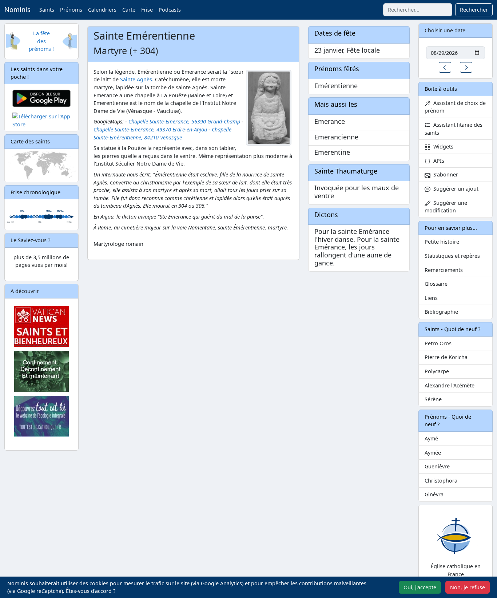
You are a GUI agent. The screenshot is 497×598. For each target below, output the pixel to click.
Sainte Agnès (136, 79)
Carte (128, 9)
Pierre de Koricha (446, 357)
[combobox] (417, 9)
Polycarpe (437, 371)
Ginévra (434, 494)
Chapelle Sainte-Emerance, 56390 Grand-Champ (184, 121)
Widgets (441, 146)
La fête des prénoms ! (41, 41)
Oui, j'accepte (419, 587)
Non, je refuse (467, 587)
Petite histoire (442, 241)
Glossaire (436, 283)
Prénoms (71, 9)
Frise (147, 9)
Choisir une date (445, 30)
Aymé (431, 438)
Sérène (433, 399)
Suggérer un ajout (454, 188)
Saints (46, 9)
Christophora (441, 480)
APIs (437, 160)
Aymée (433, 452)
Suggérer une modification (446, 206)
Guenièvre (437, 466)
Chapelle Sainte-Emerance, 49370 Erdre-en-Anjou (150, 129)
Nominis (17, 9)
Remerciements (444, 270)
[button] (445, 67)
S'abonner (444, 174)
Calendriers (102, 9)
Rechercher (474, 9)
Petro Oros (438, 343)
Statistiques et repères (452, 255)
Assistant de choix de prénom (455, 106)
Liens (431, 297)
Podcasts (170, 9)
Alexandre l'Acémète (449, 385)
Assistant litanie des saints (453, 128)
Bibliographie (441, 311)
